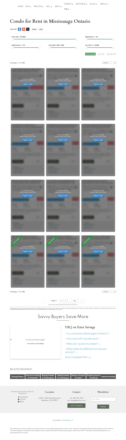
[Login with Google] (23, 30)
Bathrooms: (18, 45)
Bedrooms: (91, 37)
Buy (27, 6)
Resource (80, 4)
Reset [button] (100, 54)
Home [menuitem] (20, 6)
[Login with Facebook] (19, 30)
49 (75, 301)
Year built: (56, 45)
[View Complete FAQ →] (77, 357)
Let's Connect (76, 405)
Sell (48, 6)
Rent (57, 6)
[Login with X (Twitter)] (27, 30)
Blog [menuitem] (92, 4)
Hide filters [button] (110, 54)
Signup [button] (34, 29)
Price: (19, 37)
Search (67, 4)
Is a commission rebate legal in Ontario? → (88, 334)
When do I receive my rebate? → (84, 344)
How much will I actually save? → (84, 339)
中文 (65, 9)
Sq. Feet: (92, 45)
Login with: (13, 29)
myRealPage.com (67, 420)
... (69, 301)
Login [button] (41, 29)
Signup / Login (27, 84)
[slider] (13, 39)
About (103, 4)
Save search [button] (89, 54)
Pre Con (37, 6)
